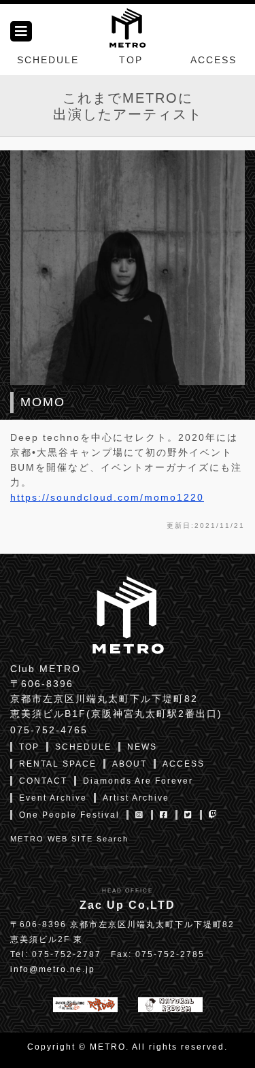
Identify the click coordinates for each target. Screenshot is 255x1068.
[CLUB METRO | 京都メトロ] (127, 26)
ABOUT (129, 764)
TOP (131, 59)
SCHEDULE (48, 59)
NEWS (142, 747)
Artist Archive (136, 798)
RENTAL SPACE (58, 764)
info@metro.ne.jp (52, 969)
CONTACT (43, 781)
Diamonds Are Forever (138, 781)
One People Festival (69, 815)
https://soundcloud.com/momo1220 (107, 497)
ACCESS (213, 59)
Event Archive (53, 798)
